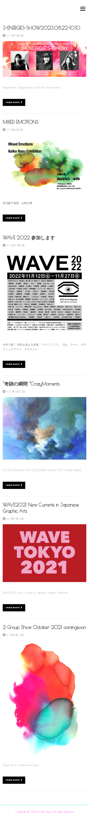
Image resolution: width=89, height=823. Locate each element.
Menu (82, 8)
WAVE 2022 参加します (29, 237)
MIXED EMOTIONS (20, 122)
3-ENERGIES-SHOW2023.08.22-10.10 (41, 28)
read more (13, 102)
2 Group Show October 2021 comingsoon (44, 627)
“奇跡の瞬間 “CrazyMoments (31, 384)
